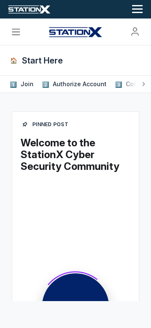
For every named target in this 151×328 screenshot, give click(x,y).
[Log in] (135, 31)
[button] (22, 84)
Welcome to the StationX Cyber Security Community (70, 154)
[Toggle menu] (16, 32)
